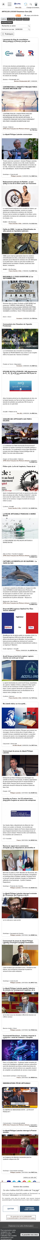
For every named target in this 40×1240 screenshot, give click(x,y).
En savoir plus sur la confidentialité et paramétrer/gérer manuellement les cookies (21, 1217)
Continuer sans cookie (29, 1208)
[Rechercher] (30, 4)
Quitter (10, 1209)
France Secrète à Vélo (15, 223)
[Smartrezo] (18, 4)
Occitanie (19, 318)
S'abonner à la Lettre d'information (21, 1226)
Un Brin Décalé (17, 745)
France (18, 650)
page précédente (33, 15)
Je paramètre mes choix (29, 1235)
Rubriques (9, 34)
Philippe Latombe (16, 176)
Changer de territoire (33, 7)
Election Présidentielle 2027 (22, 81)
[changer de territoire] (25, 4)
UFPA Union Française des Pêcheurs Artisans (16, 128)
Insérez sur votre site (30, 1177)
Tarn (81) (19, 413)
